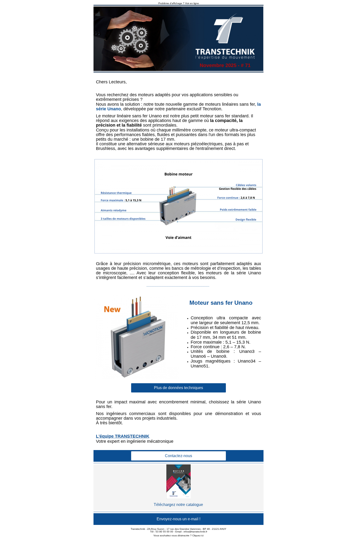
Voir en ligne (192, 3)
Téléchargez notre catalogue (178, 505)
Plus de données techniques (178, 388)
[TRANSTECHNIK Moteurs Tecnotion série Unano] (179, 38)
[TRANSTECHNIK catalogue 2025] (179, 481)
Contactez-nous (178, 456)
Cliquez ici (198, 535)
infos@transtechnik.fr (195, 531)
